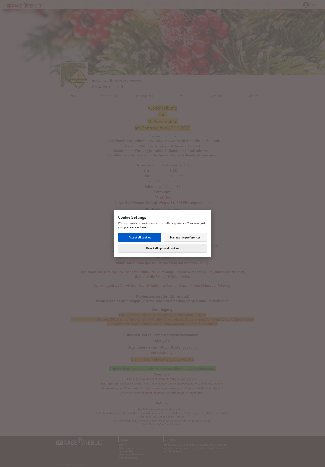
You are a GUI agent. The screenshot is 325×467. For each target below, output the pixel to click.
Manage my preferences (185, 237)
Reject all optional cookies (162, 248)
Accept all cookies (140, 237)
